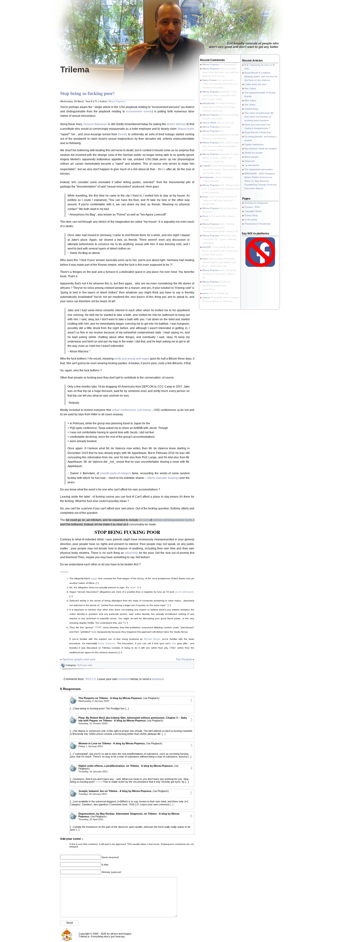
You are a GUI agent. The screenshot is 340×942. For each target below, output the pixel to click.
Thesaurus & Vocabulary (257, 223)
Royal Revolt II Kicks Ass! (257, 132)
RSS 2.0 (91, 679)
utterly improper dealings (163, 478)
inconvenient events (139, 111)
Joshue (206, 297)
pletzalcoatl (208, 103)
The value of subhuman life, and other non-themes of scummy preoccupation (259, 117)
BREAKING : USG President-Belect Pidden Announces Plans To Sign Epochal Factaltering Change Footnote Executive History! (260, 181)
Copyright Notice (253, 211)
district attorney (176, 124)
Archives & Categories (256, 203)
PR (97, 627)
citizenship (131, 552)
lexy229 (206, 247)
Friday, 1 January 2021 (90, 746)
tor (163, 169)
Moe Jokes (250, 100)
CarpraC (206, 165)
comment (124, 679)
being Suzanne (106, 643)
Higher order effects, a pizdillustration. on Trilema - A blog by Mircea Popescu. (125, 765)
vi (90, 350)
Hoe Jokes (250, 88)
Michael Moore (152, 639)
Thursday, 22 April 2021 (91, 819)
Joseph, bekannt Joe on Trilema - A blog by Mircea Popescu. (115, 791)
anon (205, 258)
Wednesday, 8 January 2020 (93, 701)
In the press (250, 219)
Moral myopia (251, 157)
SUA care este (84, 665)
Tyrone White (209, 122)
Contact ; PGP (252, 207)
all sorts (144, 520)
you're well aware (184, 592)
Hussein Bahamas (95, 124)
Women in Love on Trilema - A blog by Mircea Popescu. (111, 743)
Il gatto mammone (254, 144)
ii (69, 133)
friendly (122, 134)
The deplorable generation (258, 169)
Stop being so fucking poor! (87, 93)
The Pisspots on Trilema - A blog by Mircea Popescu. (110, 698)
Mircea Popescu (116, 101)
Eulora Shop (251, 215)
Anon (205, 196)
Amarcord (249, 161)
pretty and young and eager (131, 358)
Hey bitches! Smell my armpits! (260, 148)
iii (75, 168)
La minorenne (251, 165)
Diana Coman (209, 80)
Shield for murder (253, 152)
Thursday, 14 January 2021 (93, 771)
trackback (158, 679)
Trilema (74, 69)
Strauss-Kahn (185, 128)
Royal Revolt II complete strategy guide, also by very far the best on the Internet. (260, 76)
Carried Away (251, 109)
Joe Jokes (249, 104)
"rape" (133, 587)
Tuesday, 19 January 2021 (92, 794)
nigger (94, 578)
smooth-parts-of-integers (115, 473)
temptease (208, 177)
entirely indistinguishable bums (172, 520)
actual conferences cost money (131, 410)
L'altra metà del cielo (255, 84)
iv (154, 181)
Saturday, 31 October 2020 (93, 723)
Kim (174, 643)
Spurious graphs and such (79, 659)
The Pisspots (184, 659)
